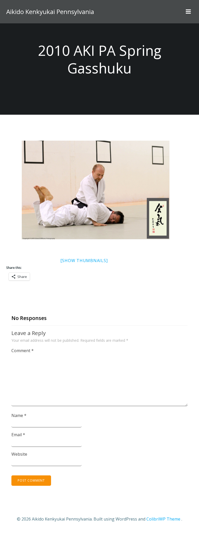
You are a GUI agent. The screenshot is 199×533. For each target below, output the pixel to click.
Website (19, 454)
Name (18, 415)
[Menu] (188, 11)
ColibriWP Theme (163, 519)
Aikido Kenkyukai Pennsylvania (50, 11)
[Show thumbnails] (84, 260)
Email (18, 435)
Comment (22, 350)
